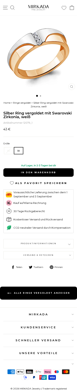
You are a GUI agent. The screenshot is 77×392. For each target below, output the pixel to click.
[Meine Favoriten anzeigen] (64, 7)
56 (8, 150)
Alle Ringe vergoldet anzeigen (41, 293)
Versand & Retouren (38, 255)
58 (18, 150)
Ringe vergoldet (22, 102)
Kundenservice (38, 327)
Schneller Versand (38, 340)
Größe (6, 143)
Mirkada (38, 314)
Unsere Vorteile (38, 353)
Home (7, 102)
